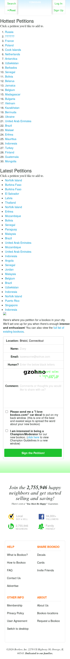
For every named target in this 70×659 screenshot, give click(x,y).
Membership (14, 605)
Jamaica (10, 85)
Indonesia (11, 143)
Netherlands (12, 54)
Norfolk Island (13, 180)
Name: (14, 348)
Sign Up (58, 10)
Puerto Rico (12, 301)
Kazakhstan (12, 108)
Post (11, 10)
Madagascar (12, 94)
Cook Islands (13, 50)
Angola (9, 260)
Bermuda (10, 112)
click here (33, 437)
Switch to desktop (18, 628)
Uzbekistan (12, 63)
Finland (9, 152)
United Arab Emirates (18, 121)
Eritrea (9, 134)
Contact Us (14, 578)
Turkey (9, 148)
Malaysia (10, 234)
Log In (58, 3)
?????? (9, 36)
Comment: (12, 386)
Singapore (11, 305)
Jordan (9, 269)
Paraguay (11, 229)
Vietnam (10, 103)
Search (11, 3)
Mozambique (13, 216)
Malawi (9, 130)
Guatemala (12, 157)
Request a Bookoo (48, 621)
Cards (41, 562)
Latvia (8, 198)
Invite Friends (45, 570)
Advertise (12, 586)
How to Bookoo (16, 562)
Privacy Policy (15, 613)
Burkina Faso (13, 185)
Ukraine (10, 116)
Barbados (11, 67)
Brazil (8, 125)
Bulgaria (10, 99)
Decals (41, 555)
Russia (9, 32)
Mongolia (10, 161)
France (9, 41)
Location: (12, 340)
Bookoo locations (47, 613)
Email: (15, 356)
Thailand (10, 202)
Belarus (9, 81)
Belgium (10, 90)
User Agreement (17, 621)
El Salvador (12, 193)
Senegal (10, 72)
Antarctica (11, 59)
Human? (13, 364)
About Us (42, 605)
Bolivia (9, 76)
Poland (9, 45)
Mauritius (10, 139)
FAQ (9, 570)
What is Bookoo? (17, 555)
